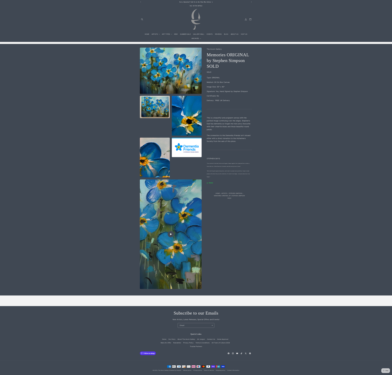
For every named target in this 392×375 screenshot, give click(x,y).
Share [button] (211, 183)
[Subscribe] (212, 325)
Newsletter (177, 343)
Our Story (171, 339)
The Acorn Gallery (163, 370)
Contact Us (211, 339)
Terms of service (209, 370)
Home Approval (222, 339)
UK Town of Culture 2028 (221, 343)
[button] (142, 19)
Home (218, 193)
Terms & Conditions (203, 343)
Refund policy (187, 370)
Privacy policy (197, 370)
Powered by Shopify (175, 370)
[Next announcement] (251, 2)
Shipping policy (220, 370)
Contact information (233, 370)
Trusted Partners (196, 346)
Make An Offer (166, 343)
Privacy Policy (188, 343)
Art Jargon (201, 339)
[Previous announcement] (140, 2)
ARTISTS (224, 193)
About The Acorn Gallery (186, 339)
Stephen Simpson (235, 193)
